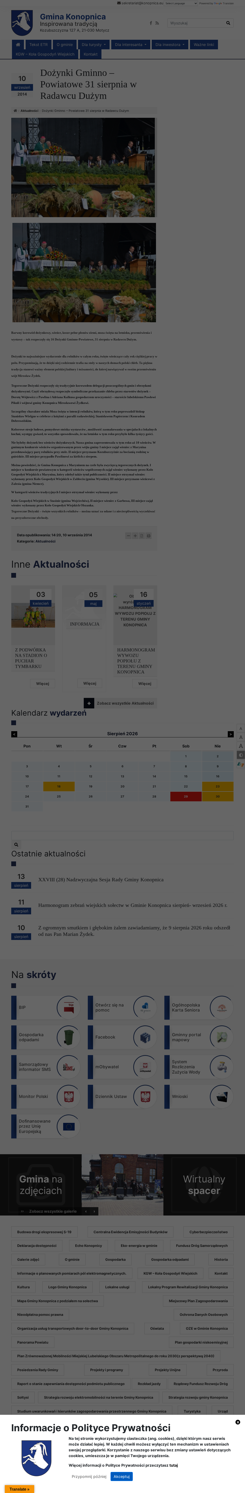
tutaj (173, 1465)
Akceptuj (122, 1476)
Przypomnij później (89, 1476)
